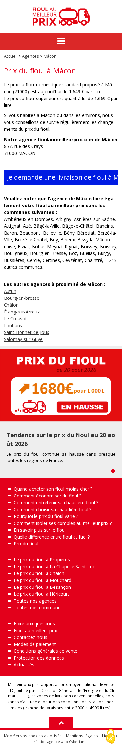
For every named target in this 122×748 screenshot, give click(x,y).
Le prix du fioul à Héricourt (41, 594)
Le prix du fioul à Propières (42, 560)
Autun (10, 291)
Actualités (24, 665)
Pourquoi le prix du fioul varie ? (46, 516)
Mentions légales (82, 735)
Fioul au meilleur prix (35, 630)
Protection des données (39, 658)
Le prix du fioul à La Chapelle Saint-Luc (54, 566)
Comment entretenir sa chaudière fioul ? (56, 502)
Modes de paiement (35, 644)
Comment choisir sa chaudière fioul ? (52, 509)
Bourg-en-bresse (21, 298)
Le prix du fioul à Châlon (39, 573)
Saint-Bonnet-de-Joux (26, 332)
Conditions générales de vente (45, 651)
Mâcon (50, 56)
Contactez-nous (30, 637)
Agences (30, 56)
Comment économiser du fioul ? (47, 496)
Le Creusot (15, 318)
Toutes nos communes (38, 607)
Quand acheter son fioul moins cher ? (53, 489)
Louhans (13, 325)
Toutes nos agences (35, 601)
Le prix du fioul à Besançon (42, 587)
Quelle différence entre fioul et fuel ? (52, 537)
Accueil (11, 56)
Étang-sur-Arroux (22, 312)
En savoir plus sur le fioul (40, 530)
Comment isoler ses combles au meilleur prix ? (63, 523)
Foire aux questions (34, 623)
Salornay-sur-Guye (23, 339)
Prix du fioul (26, 544)
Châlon (11, 305)
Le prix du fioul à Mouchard (42, 580)
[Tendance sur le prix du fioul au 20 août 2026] (61, 385)
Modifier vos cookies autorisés (33, 735)
